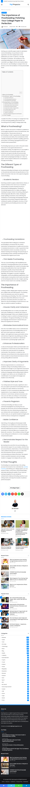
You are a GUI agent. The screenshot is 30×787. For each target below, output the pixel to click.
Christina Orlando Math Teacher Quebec (22, 547)
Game (3, 666)
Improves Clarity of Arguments (11, 108)
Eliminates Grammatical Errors (11, 105)
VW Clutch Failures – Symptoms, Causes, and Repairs (18, 624)
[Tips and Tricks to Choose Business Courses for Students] (7, 524)
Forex (3, 700)
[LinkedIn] (9, 494)
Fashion (4, 664)
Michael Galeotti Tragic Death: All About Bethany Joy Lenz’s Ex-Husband (18, 613)
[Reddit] (15, 494)
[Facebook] (2, 494)
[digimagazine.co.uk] (15, 4)
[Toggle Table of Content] (20, 92)
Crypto (3, 660)
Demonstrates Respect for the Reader (13, 113)
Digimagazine (15, 779)
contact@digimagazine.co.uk (14, 726)
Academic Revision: (9, 97)
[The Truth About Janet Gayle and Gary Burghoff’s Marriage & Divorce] (5, 619)
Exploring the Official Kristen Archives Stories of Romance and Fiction (18, 606)
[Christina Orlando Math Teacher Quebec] (22, 542)
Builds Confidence (9, 112)
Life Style (4, 644)
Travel (3, 662)
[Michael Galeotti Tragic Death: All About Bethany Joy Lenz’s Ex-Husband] (5, 613)
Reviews (4, 673)
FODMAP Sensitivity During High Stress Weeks (14, 1)
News (3, 648)
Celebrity (4, 655)
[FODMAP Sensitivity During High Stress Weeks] (5, 574)
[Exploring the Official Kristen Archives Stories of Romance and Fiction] (5, 606)
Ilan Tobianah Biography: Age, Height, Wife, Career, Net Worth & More (18, 599)
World (3, 698)
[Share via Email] (22, 494)
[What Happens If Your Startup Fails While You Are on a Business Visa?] (5, 580)
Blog (3, 651)
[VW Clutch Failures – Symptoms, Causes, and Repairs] (5, 626)
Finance (4, 675)
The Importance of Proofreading (10, 102)
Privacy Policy (19, 781)
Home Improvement (6, 686)
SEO (3, 682)
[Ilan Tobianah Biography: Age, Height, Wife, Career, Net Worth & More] (5, 599)
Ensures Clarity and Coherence (11, 103)
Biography (4, 669)
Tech (3, 642)
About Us (8, 781)
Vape (3, 695)
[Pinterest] (12, 494)
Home (3, 9)
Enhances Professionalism (11, 106)
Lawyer (3, 689)
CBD (3, 691)
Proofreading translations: (11, 99)
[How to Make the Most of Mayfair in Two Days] (5, 567)
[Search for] (28, 5)
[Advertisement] (11, 82)
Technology (4, 646)
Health (3, 653)
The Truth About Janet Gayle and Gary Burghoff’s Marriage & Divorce (19, 618)
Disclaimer (25, 781)
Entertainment (5, 657)
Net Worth (4, 684)
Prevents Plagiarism (9, 110)
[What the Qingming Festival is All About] (7, 542)
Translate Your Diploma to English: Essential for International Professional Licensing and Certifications (22, 531)
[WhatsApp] (19, 494)
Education (8, 9)
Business (4, 637)
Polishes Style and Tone (10, 109)
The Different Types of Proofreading (11, 96)
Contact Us (12, 781)
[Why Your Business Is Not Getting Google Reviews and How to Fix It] (5, 561)
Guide (3, 639)
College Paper (15, 488)
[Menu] (1, 5)
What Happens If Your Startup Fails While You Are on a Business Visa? (19, 579)
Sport (3, 680)
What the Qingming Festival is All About (6, 547)
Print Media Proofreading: (10, 100)
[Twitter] (6, 494)
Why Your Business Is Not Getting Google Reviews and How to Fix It (18, 560)
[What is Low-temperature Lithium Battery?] (5, 586)
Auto (3, 677)
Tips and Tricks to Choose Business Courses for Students (7, 530)
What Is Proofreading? (8, 94)
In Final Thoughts (7, 115)
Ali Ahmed (5, 26)
